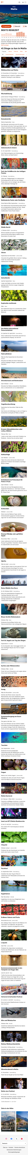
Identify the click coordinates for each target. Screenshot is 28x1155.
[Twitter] (16, 1139)
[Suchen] (19, 2)
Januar (10, 51)
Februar (16, 51)
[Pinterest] (21, 1139)
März (21, 51)
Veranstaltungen (20, 54)
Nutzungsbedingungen (14, 1152)
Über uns (5, 1147)
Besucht (17, 26)
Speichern (7, 26)
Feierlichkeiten (9, 54)
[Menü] (24, 2)
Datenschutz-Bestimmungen (14, 1149)
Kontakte (11, 1147)
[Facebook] (11, 1139)
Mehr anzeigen (5, 45)
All (2, 54)
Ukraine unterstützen (19, 1147)
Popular (4, 51)
